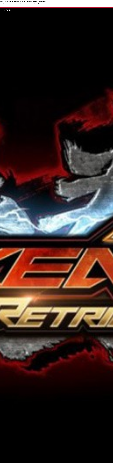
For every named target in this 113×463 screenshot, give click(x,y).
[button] (110, 10)
